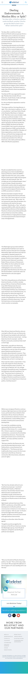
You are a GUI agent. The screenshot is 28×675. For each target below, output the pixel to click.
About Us (6, 634)
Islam (14, 5)
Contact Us (7, 638)
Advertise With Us (8, 636)
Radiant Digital (8, 649)
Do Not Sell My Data (19, 638)
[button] (25, 2)
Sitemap (6, 647)
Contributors (7, 642)
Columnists (7, 640)
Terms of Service (18, 636)
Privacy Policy (17, 634)
